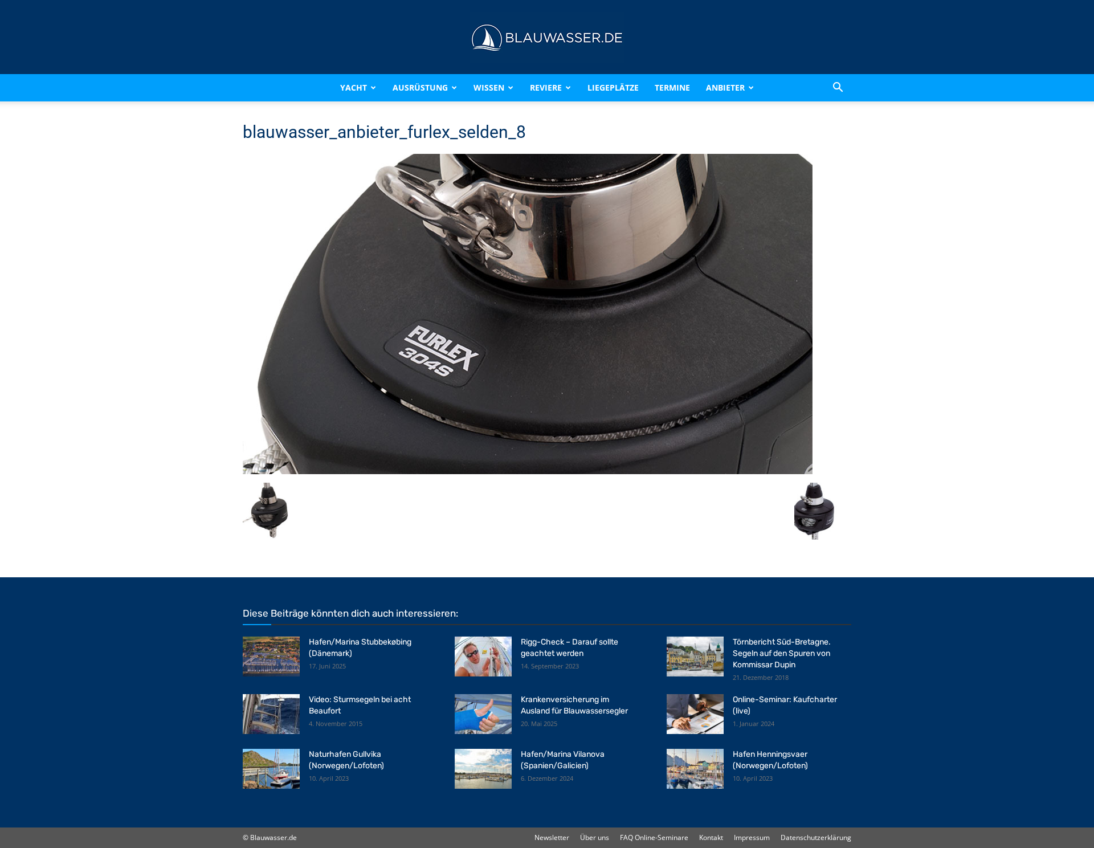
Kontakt (711, 837)
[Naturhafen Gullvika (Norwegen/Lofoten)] (271, 769)
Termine (672, 87)
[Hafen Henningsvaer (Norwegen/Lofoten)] (695, 769)
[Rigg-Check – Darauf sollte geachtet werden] (483, 656)
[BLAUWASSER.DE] (547, 37)
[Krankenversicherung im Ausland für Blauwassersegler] (483, 714)
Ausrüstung (420, 87)
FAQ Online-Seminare (654, 837)
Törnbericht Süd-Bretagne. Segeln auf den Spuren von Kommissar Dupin (782, 653)
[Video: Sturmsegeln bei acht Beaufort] (271, 714)
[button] (837, 87)
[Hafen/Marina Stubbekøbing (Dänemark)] (271, 656)
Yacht (353, 87)
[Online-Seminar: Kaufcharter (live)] (695, 714)
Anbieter (725, 87)
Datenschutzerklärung (816, 837)
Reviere (546, 87)
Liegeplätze (613, 87)
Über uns (594, 837)
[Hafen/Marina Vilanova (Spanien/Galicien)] (483, 769)
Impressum (752, 837)
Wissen (488, 87)
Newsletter (551, 837)
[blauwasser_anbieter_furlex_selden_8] (528, 471)
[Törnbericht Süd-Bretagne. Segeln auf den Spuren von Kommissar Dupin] (695, 656)
